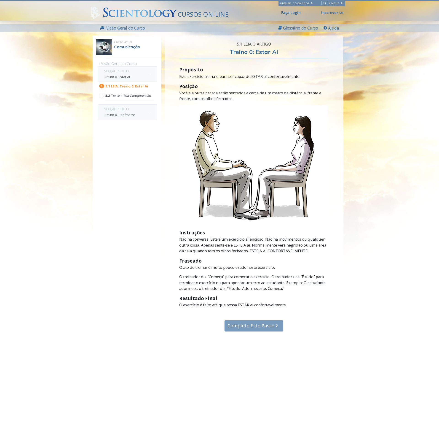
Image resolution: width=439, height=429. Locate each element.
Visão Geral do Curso (118, 63)
